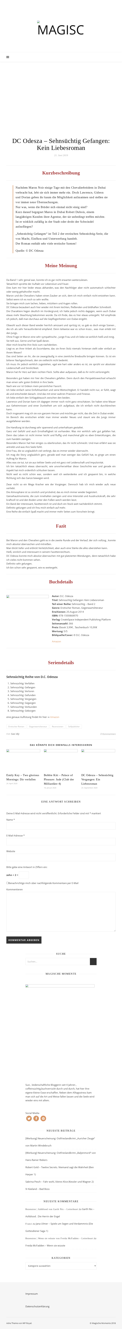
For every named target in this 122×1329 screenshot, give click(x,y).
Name (10, 819)
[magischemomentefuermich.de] (61, 29)
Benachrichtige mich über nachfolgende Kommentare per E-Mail (43, 883)
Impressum (31, 1293)
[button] (29, 1118)
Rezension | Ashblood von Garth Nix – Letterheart (51, 1209)
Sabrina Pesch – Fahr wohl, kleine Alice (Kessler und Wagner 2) (59, 1181)
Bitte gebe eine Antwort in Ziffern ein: (26, 867)
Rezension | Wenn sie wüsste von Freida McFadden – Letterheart (59, 1238)
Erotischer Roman (16, 726)
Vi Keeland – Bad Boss (37, 1188)
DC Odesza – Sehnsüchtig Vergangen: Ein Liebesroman (97, 779)
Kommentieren (14, 889)
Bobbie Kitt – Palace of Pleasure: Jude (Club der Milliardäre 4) (59, 779)
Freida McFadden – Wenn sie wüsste (45, 1245)
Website (10, 851)
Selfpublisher (74, 726)
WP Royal (27, 1323)
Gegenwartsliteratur (38, 726)
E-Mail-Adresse (15, 835)
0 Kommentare (108, 733)
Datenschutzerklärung (37, 1306)
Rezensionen (57, 726)
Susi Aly (15, 733)
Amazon (56, 641)
